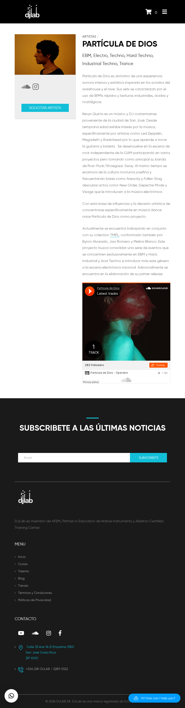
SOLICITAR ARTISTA (45, 108)
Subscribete (148, 458)
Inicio (21, 557)
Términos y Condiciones (35, 593)
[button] (154, 698)
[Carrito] (148, 13)
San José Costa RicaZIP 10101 (50, 652)
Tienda (23, 586)
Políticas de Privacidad (34, 600)
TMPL (114, 235)
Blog (21, 578)
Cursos (23, 564)
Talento (23, 571)
